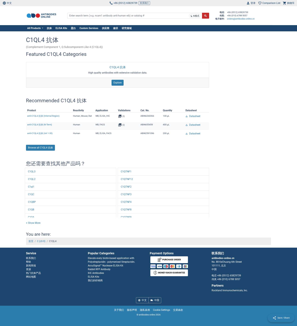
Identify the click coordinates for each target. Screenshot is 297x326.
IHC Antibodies (96, 273)
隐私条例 (145, 309)
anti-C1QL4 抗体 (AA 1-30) (40, 133)
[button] (33, 222)
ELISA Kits (61, 28)
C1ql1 (31, 186)
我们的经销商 (95, 280)
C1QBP (32, 201)
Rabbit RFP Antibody (99, 269)
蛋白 (73, 28)
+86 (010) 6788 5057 (228, 279)
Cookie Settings (161, 309)
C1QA (31, 217)
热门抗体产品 (33, 273)
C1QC (31, 194)
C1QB (31, 209)
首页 (30, 241)
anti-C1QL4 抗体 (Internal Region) (43, 116)
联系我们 (144, 3)
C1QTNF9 (126, 217)
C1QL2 (31, 179)
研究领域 (127, 28)
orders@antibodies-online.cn (241, 19)
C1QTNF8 (126, 209)
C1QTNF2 (126, 186)
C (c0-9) (41, 241)
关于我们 (119, 309)
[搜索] (205, 16)
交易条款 (178, 309)
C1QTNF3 (126, 194)
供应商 (105, 28)
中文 (9, 3)
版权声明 (132, 309)
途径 (115, 28)
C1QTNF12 (127, 179)
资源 (28, 269)
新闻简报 (31, 265)
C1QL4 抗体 (118, 67)
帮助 (28, 261)
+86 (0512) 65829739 (125, 3)
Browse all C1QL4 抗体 (40, 147)
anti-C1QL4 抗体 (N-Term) (39, 124)
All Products (34, 28)
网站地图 (31, 276)
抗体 (49, 28)
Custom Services (89, 28)
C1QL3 (31, 171)
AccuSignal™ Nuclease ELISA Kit (105, 265)
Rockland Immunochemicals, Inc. (230, 290)
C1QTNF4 (126, 201)
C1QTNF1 (126, 171)
